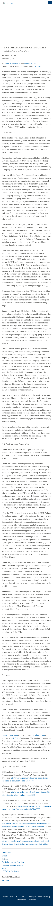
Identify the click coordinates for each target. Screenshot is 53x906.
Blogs (4, 868)
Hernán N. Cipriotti (31, 63)
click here (37, 66)
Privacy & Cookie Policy (38, 897)
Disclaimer (21, 900)
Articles (5, 859)
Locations (7, 19)
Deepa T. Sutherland (12, 63)
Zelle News (6, 853)
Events (4, 856)
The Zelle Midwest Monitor (12, 865)
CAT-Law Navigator (11, 871)
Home (23, 897)
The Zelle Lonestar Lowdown (13, 862)
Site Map (32, 900)
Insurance (5, 880)
